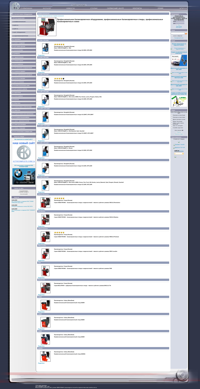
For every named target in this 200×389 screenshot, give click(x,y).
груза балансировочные (21, 35)
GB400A (40, 348)
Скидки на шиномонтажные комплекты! (179, 52)
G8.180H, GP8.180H (43, 40)
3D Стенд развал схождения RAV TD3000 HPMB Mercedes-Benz (22, 202)
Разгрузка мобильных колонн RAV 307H (22, 206)
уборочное (17, 103)
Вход (179, 25)
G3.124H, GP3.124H (43, 160)
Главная (40, 15)
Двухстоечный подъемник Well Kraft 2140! (179, 77)
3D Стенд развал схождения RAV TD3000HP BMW (23, 166)
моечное (16, 99)
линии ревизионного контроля (23, 74)
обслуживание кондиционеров (23, 67)
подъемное (17, 39)
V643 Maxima (41, 211)
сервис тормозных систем (21, 120)
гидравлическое (18, 57)
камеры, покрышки (19, 128)
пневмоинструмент (19, 71)
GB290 (40, 297)
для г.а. (16, 28)
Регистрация (179, 26)
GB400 (40, 331)
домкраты (17, 53)
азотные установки (19, 78)
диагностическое (19, 81)
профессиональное (20, 21)
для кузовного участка (20, 89)
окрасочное (17, 92)
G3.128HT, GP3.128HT (44, 126)
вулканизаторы (18, 50)
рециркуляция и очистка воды (23, 106)
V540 (39, 262)
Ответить (179, 132)
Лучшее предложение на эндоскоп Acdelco (179, 44)
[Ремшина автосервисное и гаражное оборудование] (16, 9)
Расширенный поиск (178, 37)
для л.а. (16, 25)
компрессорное (18, 60)
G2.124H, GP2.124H (43, 177)
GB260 (40, 314)
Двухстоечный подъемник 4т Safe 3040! (179, 85)
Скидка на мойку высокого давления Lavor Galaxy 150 (179, 93)
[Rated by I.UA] (179, 157)
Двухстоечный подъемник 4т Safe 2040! (179, 69)
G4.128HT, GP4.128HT (44, 108)
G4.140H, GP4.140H (43, 74)
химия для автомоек (20, 124)
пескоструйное (18, 96)
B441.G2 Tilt (41, 279)
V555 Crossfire (42, 245)
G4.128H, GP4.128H (43, 91)
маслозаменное (18, 64)
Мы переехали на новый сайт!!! (23, 139)
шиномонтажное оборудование (23, 14)
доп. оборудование (19, 32)
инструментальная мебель (21, 117)
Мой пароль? (179, 27)
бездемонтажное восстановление (23, 113)
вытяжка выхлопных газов (21, 85)
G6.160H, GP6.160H (43, 57)
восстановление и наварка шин (23, 131)
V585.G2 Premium (43, 228)
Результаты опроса (179, 134)
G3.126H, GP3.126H (43, 143)
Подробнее (41, 55)
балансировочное (19, 18)
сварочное (17, 110)
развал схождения (19, 42)
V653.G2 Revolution (43, 194)
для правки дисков (19, 46)
